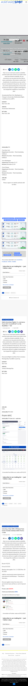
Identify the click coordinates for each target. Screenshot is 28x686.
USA (5, 278)
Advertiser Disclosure (9, 653)
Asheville (16, 526)
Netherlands (13, 292)
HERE (16, 591)
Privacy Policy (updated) (21, 653)
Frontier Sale (7, 644)
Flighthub (9, 674)
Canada (5, 280)
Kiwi (13, 675)
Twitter (9, 261)
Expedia (16, 674)
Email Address (6, 272)
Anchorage (11, 526)
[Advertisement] (14, 19)
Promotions (4, 526)
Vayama (19, 675)
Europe (5, 282)
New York (16, 39)
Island (15, 503)
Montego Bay (5, 505)
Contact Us (17, 655)
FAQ (3, 653)
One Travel (16, 675)
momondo (13, 674)
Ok (14, 684)
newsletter (19, 259)
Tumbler (14, 261)
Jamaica (19, 503)
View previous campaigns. (8, 284)
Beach (6, 503)
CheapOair (24, 674)
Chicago (11, 39)
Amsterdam (7, 292)
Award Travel (10, 319)
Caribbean (11, 503)
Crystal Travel (9, 675)
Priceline (6, 674)
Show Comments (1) (14, 297)
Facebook (4, 261)
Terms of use (11, 655)
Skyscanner (20, 674)
